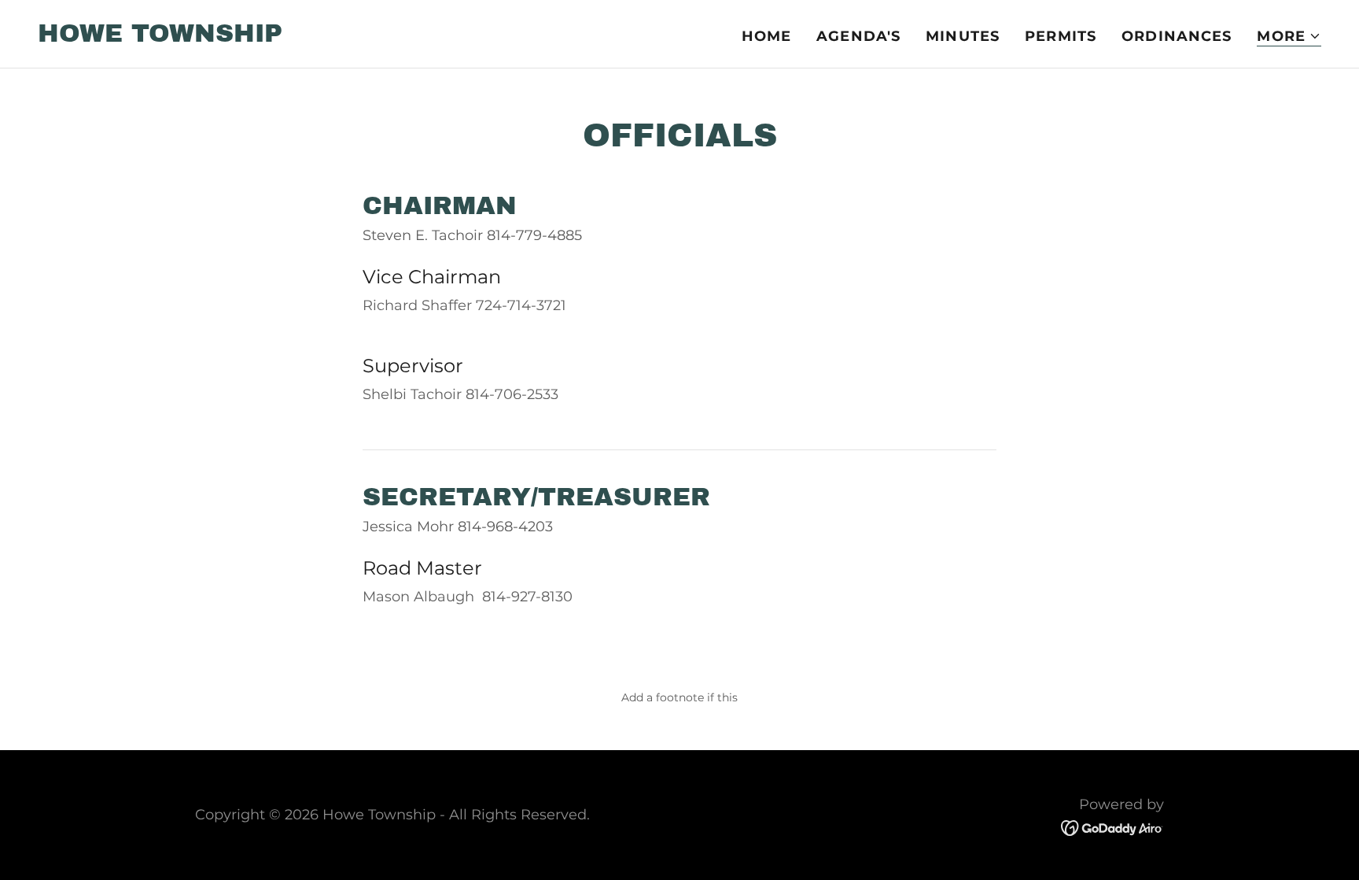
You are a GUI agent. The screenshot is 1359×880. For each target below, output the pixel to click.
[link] (160, 37)
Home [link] (767, 36)
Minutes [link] (963, 36)
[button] (1289, 36)
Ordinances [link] (1176, 36)
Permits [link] (1060, 36)
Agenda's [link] (858, 36)
